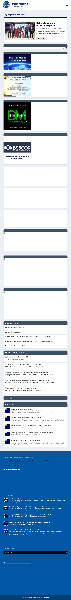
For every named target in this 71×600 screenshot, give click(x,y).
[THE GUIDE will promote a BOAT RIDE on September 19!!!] (7, 418)
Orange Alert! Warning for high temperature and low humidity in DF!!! (30, 375)
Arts (19, 434)
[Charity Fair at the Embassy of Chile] (7, 410)
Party (54, 443)
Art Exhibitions (21, 442)
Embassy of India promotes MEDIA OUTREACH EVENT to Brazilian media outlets (29, 341)
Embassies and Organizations (50, 411)
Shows (63, 443)
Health (41, 427)
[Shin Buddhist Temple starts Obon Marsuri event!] (7, 441)
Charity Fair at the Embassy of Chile (18, 359)
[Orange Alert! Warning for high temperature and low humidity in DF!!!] (7, 426)
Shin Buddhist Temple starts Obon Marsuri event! (23, 390)
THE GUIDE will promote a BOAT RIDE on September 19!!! (24, 367)
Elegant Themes (32, 597)
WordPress (46, 597)
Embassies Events (15, 420)
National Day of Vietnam (12, 332)
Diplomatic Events (41, 28)
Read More (41, 38)
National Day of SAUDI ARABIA (14, 327)
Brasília (20, 411)
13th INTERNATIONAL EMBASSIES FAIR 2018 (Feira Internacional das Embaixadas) (30, 337)
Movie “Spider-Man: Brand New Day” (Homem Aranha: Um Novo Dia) (29, 382)
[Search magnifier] (66, 48)
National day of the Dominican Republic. (46, 24)
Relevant (42, 420)
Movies (38, 434)
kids (40, 443)
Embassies (39, 411)
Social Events (57, 28)
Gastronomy (30, 412)
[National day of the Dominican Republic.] (20, 31)
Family (24, 412)
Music (43, 443)
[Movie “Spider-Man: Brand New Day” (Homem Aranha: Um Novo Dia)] (7, 434)
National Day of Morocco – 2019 (15, 346)
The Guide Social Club (58, 420)
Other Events (36, 412)
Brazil (24, 411)
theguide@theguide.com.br (12, 469)
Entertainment (50, 28)
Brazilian (28, 419)
